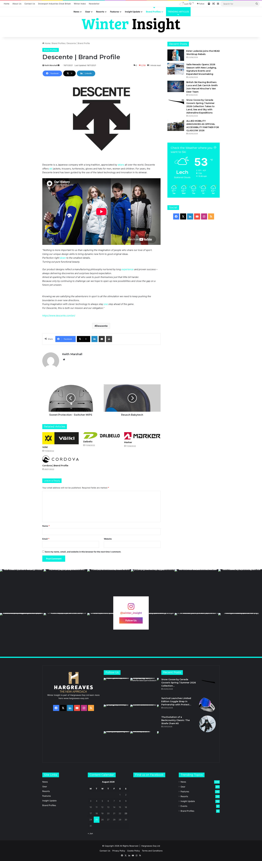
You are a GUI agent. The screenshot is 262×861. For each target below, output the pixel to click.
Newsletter (94, 3)
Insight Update (132, 11)
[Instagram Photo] (22, 591)
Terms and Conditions (152, 850)
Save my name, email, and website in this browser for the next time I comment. (83, 551)
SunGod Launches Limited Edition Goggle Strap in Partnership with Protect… (176, 701)
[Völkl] (60, 438)
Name (46, 526)
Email (45, 539)
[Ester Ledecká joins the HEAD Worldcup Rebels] (175, 55)
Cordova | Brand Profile (55, 465)
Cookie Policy (133, 850)
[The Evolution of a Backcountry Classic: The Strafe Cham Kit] (207, 724)
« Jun (90, 833)
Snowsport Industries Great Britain (54, 3)
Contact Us (29, 3)
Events (184, 806)
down (63, 257)
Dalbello (87, 441)
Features (114, 11)
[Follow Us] (131, 607)
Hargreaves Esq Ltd (150, 846)
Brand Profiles (153, 11)
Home (6, 3)
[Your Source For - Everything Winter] (131, 25)
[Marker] (142, 435)
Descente (102, 325)
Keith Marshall (51, 65)
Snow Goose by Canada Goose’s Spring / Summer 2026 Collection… (178, 682)
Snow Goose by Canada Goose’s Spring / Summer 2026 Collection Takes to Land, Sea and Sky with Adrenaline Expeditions (200, 106)
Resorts (100, 11)
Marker (128, 442)
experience (127, 269)
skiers (121, 164)
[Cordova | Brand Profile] (60, 459)
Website (108, 539)
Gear (87, 11)
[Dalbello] (101, 435)
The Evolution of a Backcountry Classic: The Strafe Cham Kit (175, 720)
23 (126, 813)
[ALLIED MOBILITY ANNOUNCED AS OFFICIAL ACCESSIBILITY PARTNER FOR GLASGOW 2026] (175, 125)
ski (50, 168)
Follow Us (131, 620)
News (76, 11)
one (106, 304)
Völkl (45, 447)
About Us (16, 3)
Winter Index (80, 3)
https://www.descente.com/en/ (58, 315)
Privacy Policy (118, 850)
